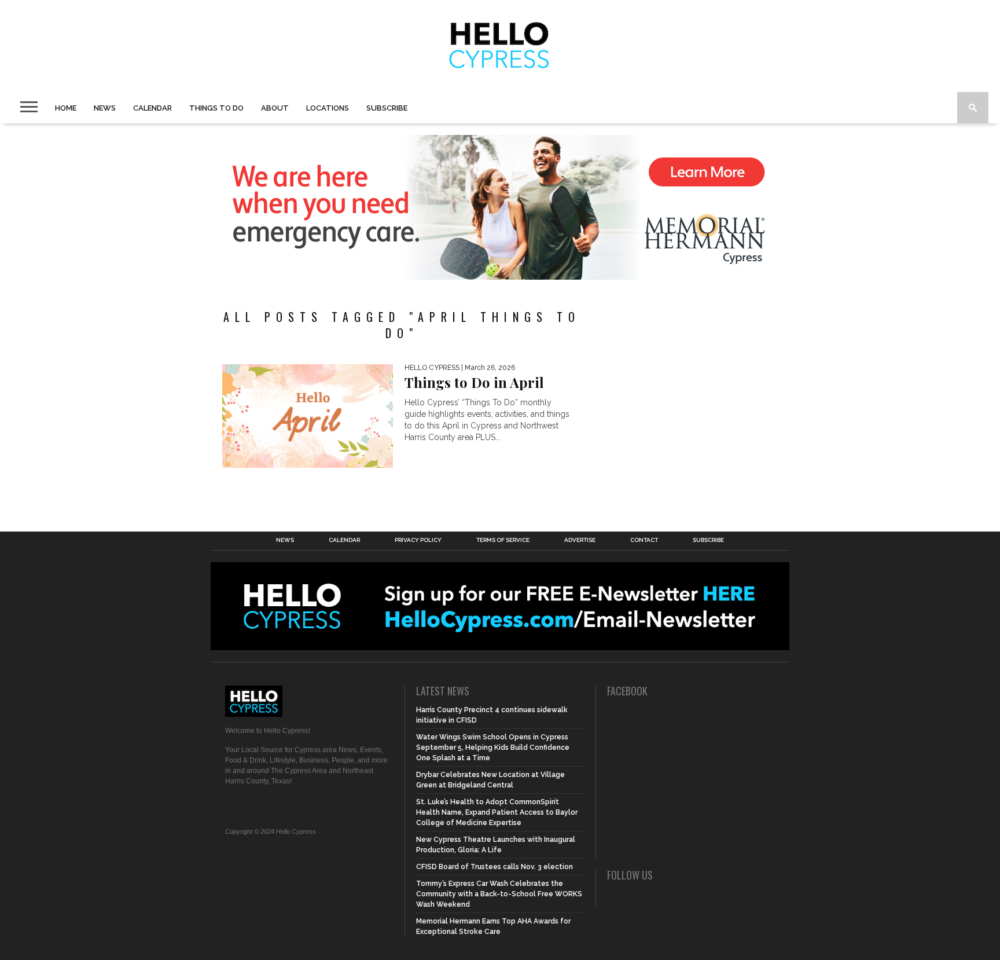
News (105, 108)
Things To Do (216, 108)
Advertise (579, 540)
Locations (327, 108)
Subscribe (386, 108)
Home (65, 108)
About (275, 108)
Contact (644, 540)
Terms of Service (503, 540)
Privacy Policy (418, 540)
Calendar (152, 108)
